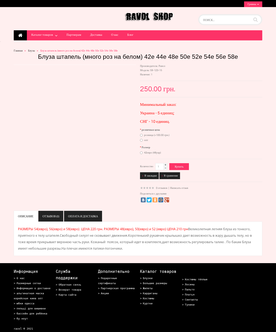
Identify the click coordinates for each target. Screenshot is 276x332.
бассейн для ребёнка (32, 313)
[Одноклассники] (155, 200)
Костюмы (148, 298)
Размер (146, 147)
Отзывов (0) (50, 216)
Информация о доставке (34, 288)
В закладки (150, 175)
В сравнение (171, 175)
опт (146, 140)
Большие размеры (155, 283)
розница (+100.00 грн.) (156, 135)
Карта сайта (67, 294)
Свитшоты (191, 299)
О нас (114, 34)
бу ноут (22, 318)
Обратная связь (70, 284)
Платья (190, 294)
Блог (130, 34)
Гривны (252, 4)
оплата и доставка (83, 216)
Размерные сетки (29, 283)
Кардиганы (150, 293)
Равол (162, 66)
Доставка (96, 34)
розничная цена (151, 129)
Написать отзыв (179, 188)
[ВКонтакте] (143, 200)
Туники (190, 304)
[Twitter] (149, 200)
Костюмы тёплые (196, 279)
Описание (26, 216)
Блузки (148, 278)
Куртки (148, 303)
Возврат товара (70, 289)
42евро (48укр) (152, 152)
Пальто (190, 289)
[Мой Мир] (160, 200)
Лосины (190, 284)
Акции (105, 293)
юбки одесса (25, 303)
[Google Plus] (166, 200)
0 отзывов (161, 188)
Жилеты (148, 288)
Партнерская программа (118, 288)
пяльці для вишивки (31, 308)
